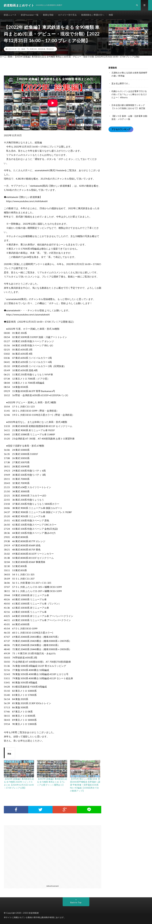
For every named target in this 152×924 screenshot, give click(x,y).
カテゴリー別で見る (67, 15)
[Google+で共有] (65, 809)
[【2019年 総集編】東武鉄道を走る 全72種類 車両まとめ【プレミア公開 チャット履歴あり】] (52, 768)
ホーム (3, 56)
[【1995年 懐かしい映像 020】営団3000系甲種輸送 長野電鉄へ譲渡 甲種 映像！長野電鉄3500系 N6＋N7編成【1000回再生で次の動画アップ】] (85, 768)
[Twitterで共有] (40, 809)
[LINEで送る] (89, 809)
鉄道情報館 (34, 913)
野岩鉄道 (50, 49)
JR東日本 (33, 49)
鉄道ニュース (10, 15)
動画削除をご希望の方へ (92, 15)
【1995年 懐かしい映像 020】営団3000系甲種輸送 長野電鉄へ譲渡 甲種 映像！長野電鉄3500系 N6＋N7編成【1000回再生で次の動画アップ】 (85, 785)
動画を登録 (48, 15)
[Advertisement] (54, 854)
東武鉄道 (41, 49)
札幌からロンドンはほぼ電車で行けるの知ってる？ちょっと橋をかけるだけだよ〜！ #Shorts (129, 94)
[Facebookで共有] (16, 809)
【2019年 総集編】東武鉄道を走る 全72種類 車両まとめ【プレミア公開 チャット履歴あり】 (52, 782)
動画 (23, 49)
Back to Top (75, 902)
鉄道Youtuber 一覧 (29, 15)
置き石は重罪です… (120, 83)
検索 (111, 15)
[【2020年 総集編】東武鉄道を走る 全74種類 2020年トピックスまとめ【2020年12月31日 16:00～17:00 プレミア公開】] (19, 768)
